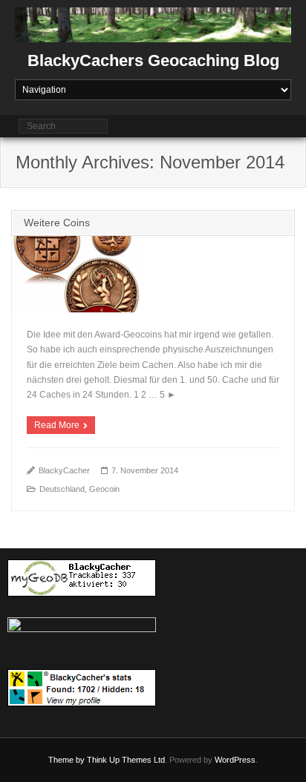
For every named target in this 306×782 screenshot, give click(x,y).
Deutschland (62, 488)
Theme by (67, 759)
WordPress (235, 759)
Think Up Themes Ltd (126, 759)
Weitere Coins (57, 223)
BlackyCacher (64, 470)
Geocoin (104, 488)
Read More (56, 425)
